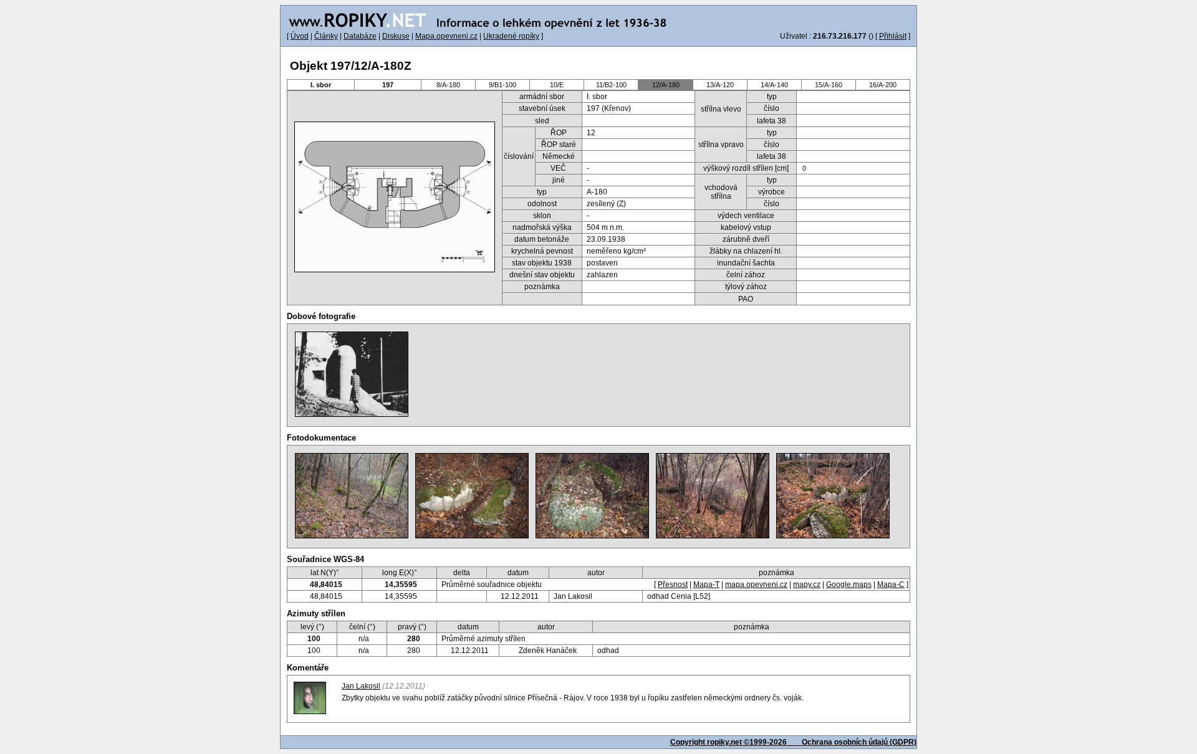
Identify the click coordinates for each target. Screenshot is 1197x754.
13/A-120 (720, 84)
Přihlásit (892, 36)
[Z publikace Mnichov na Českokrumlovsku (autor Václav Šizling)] (351, 374)
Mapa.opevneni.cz (446, 36)
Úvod (300, 36)
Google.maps (849, 584)
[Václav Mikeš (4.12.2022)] (351, 495)
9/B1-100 (502, 84)
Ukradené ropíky (511, 36)
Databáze (360, 36)
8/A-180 (448, 84)
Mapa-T (706, 584)
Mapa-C (891, 584)
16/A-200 (883, 84)
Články (326, 36)
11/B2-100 (611, 84)
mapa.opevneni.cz (756, 584)
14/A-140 (774, 84)
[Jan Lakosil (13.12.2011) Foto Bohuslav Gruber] (472, 495)
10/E (557, 84)
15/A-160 (828, 84)
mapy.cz (806, 584)
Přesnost (673, 584)
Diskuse (396, 36)
